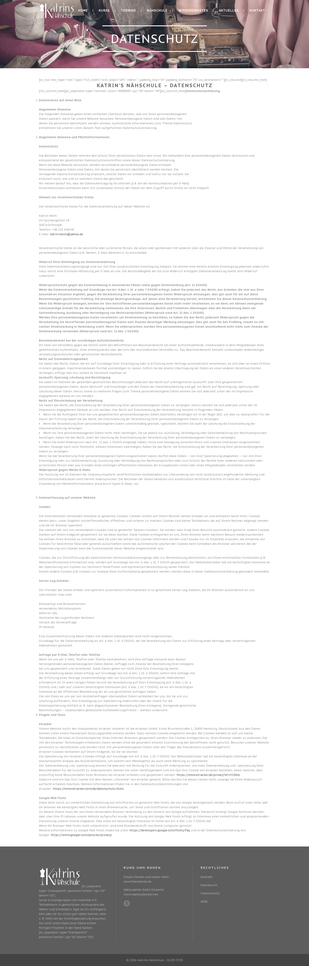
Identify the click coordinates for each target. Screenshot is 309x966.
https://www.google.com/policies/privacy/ (81, 835)
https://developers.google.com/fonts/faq (159, 830)
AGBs (204, 901)
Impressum (209, 885)
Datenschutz (210, 893)
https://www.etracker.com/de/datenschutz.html (88, 789)
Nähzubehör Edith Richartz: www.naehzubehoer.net (144, 892)
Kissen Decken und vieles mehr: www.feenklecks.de (147, 879)
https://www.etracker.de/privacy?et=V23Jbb (208, 775)
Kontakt (207, 877)
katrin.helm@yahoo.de (66, 234)
